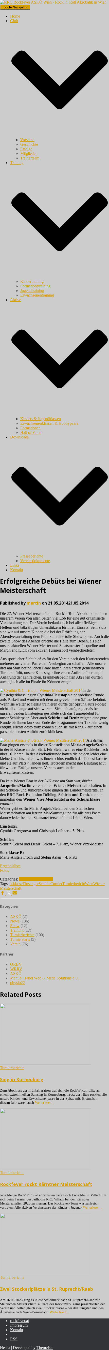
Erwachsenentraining (37, 295)
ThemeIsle (45, 1347)
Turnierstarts (20, 939)
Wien (89, 884)
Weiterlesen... (44, 1103)
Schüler (45, 884)
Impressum (19, 1325)
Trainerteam (29, 158)
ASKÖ (16, 916)
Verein (15, 944)
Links (14, 565)
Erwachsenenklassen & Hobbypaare (49, 423)
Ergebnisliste (10, 866)
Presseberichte (31, 556)
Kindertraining (32, 281)
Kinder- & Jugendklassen (40, 419)
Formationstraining (35, 286)
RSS (13, 1339)
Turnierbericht (73, 884)
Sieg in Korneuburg (21, 1079)
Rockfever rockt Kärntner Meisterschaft (46, 1184)
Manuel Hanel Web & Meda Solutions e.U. (44, 978)
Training (17, 930)
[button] (59, 135)
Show (15, 925)
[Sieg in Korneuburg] (45, 1063)
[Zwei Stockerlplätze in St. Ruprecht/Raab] (45, 1273)
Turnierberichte (40, 879)
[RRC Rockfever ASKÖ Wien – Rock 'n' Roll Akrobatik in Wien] (53, 2)
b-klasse (16, 884)
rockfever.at (19, 1320)
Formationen (30, 428)
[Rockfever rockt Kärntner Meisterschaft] (45, 1168)
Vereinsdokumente (35, 561)
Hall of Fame (30, 432)
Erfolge (26, 149)
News (23, 879)
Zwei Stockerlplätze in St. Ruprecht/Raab (46, 1289)
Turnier (56, 884)
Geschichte (29, 144)
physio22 (17, 982)
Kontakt (16, 570)
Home (15, 16)
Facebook (14, 1335)
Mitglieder (28, 153)
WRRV (16, 969)
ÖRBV (16, 964)
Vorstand (27, 140)
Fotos (4, 870)
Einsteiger (31, 884)
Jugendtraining (32, 290)
